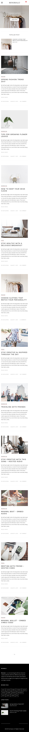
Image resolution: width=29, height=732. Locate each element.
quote (8, 695)
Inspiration (4, 131)
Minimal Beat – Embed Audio (12, 512)
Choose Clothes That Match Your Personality (20, 40)
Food (2, 240)
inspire (8, 692)
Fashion (3, 76)
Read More (14, 19)
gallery (24, 689)
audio (3, 689)
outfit (3, 695)
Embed (13, 689)
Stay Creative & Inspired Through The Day (14, 353)
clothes (8, 689)
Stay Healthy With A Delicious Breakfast (11, 244)
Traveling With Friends (13, 407)
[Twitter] (14, 723)
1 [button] (12, 26)
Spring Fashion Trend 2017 (12, 80)
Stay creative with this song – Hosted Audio (13, 460)
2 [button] (14, 26)
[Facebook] (12, 723)
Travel (2, 349)
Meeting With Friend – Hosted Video (12, 567)
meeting (14, 692)
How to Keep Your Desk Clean (13, 190)
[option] (14, 16)
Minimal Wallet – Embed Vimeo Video (13, 621)
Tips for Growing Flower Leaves (14, 135)
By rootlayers (5, 101)
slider (12, 695)
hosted (3, 692)
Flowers (19, 689)
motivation (20, 692)
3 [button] (16, 26)
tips (17, 695)
